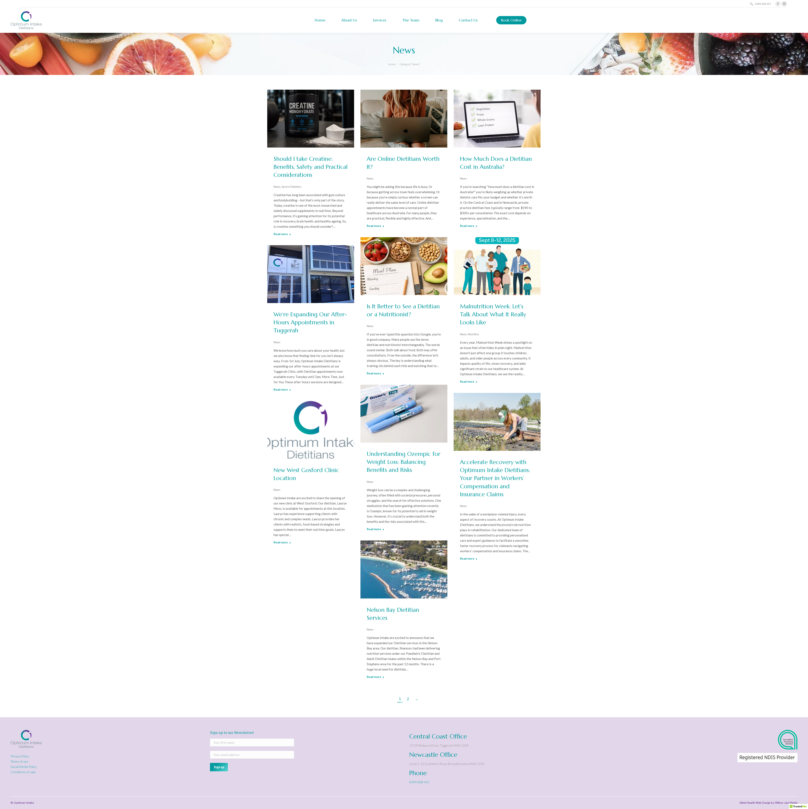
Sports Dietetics (291, 186)
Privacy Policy (20, 756)
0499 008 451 (419, 782)
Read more (281, 234)
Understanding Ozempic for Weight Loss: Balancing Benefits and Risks (403, 462)
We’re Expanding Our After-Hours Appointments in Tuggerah (310, 322)
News (277, 186)
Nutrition (473, 334)
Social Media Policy (24, 767)
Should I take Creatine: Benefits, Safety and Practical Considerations (311, 166)
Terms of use (19, 761)
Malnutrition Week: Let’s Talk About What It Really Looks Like (493, 314)
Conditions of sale (23, 772)
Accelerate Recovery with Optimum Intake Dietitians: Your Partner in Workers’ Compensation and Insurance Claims (495, 478)
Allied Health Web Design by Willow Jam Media (768, 802)
